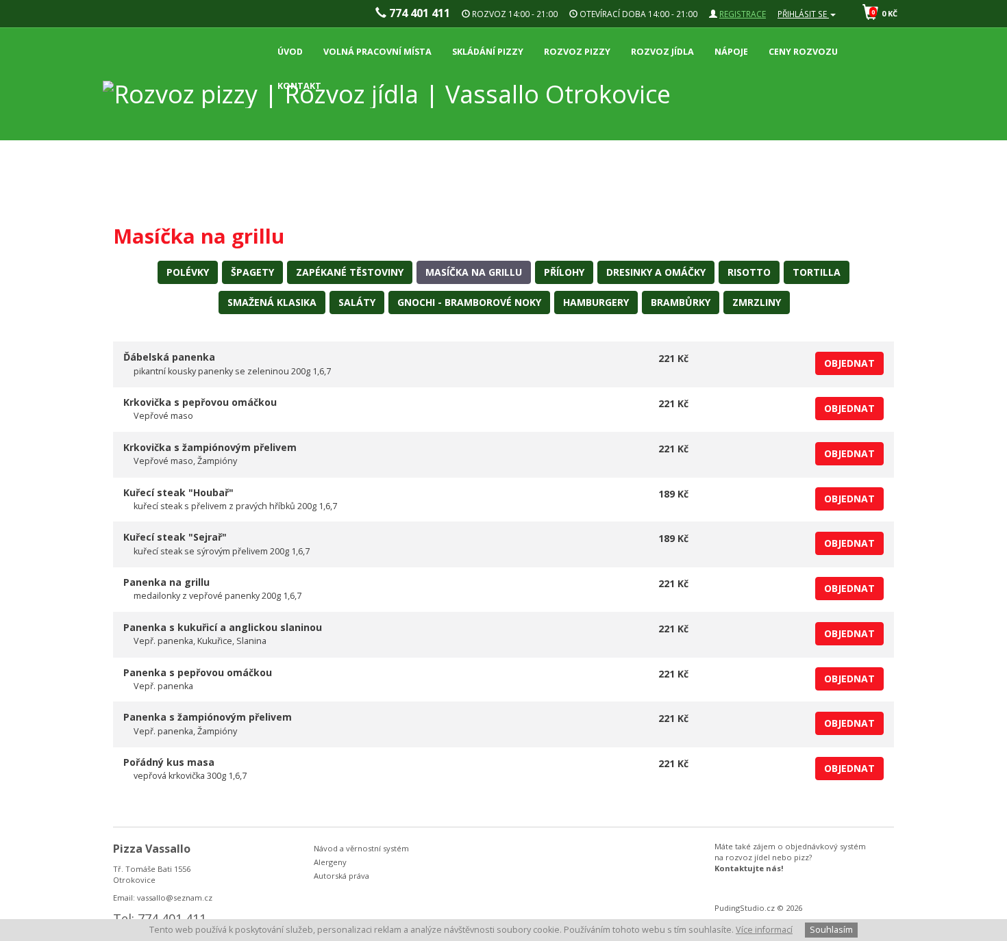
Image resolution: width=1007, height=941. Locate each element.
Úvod (290, 51)
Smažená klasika (271, 302)
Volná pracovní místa (377, 51)
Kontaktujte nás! (749, 868)
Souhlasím (831, 930)
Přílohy (564, 272)
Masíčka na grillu (473, 272)
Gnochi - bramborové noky (469, 302)
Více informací (764, 930)
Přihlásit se (803, 13)
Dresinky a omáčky (656, 272)
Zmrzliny (756, 302)
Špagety (252, 272)
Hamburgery (596, 302)
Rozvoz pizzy (577, 51)
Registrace (742, 13)
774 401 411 (418, 13)
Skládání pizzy (487, 51)
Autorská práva (341, 876)
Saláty (356, 302)
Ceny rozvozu (803, 51)
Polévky (187, 272)
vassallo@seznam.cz (174, 897)
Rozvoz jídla (662, 51)
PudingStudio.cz (744, 908)
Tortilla (817, 272)
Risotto (749, 272)
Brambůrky (680, 302)
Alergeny (330, 862)
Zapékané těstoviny (349, 272)
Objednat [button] (849, 363)
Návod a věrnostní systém (361, 848)
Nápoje (731, 51)
